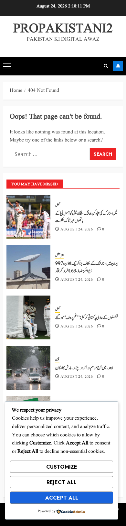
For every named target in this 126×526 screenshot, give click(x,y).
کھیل (57, 205)
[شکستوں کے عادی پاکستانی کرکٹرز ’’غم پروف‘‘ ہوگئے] (28, 317)
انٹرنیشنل (59, 255)
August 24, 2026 (76, 229)
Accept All (61, 498)
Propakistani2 (63, 29)
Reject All (62, 482)
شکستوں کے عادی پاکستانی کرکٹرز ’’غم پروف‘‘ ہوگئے (86, 317)
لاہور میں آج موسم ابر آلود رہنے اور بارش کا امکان (84, 368)
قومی (57, 359)
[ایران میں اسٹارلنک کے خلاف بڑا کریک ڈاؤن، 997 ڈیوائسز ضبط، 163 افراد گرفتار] (28, 267)
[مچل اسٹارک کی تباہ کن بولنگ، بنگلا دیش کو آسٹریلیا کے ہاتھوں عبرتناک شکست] (28, 217)
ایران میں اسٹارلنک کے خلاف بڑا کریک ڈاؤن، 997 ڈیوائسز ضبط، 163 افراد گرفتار (86, 267)
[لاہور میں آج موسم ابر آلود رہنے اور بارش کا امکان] (28, 368)
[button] (7, 66)
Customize (61, 467)
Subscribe (118, 66)
